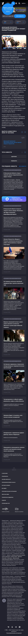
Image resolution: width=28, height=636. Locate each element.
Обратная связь (5, 494)
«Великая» (9, 558)
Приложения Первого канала (8, 482)
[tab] (20, 16)
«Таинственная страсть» (7, 559)
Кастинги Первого (6, 485)
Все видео (4, 488)
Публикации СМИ (6, 503)
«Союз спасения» (6, 556)
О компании (4, 473)
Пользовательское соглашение (9, 491)
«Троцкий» (4, 558)
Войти (23, 3)
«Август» (9, 555)
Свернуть (14, 469)
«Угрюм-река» (13, 556)
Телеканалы (19, 596)
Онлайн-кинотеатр (6, 479)
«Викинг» (20, 556)
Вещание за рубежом (19, 511)
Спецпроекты (5, 476)
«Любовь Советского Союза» (18, 555)
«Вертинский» (16, 558)
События (4, 500)
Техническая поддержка (7, 497)
